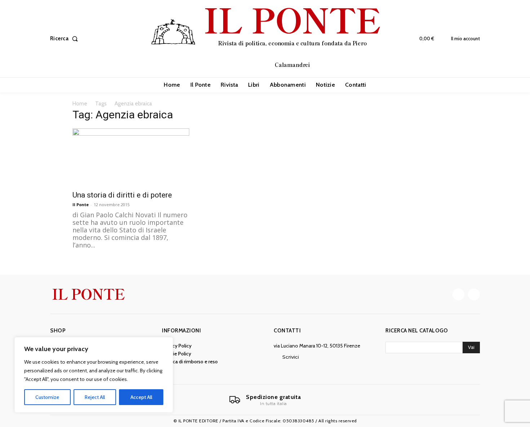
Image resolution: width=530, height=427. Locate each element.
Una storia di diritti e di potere (122, 195)
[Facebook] (458, 294)
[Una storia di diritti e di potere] (130, 157)
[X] (474, 294)
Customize (47, 397)
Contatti (287, 330)
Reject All (95, 397)
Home (79, 103)
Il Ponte (80, 204)
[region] (93, 375)
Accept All (141, 397)
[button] (65, 39)
